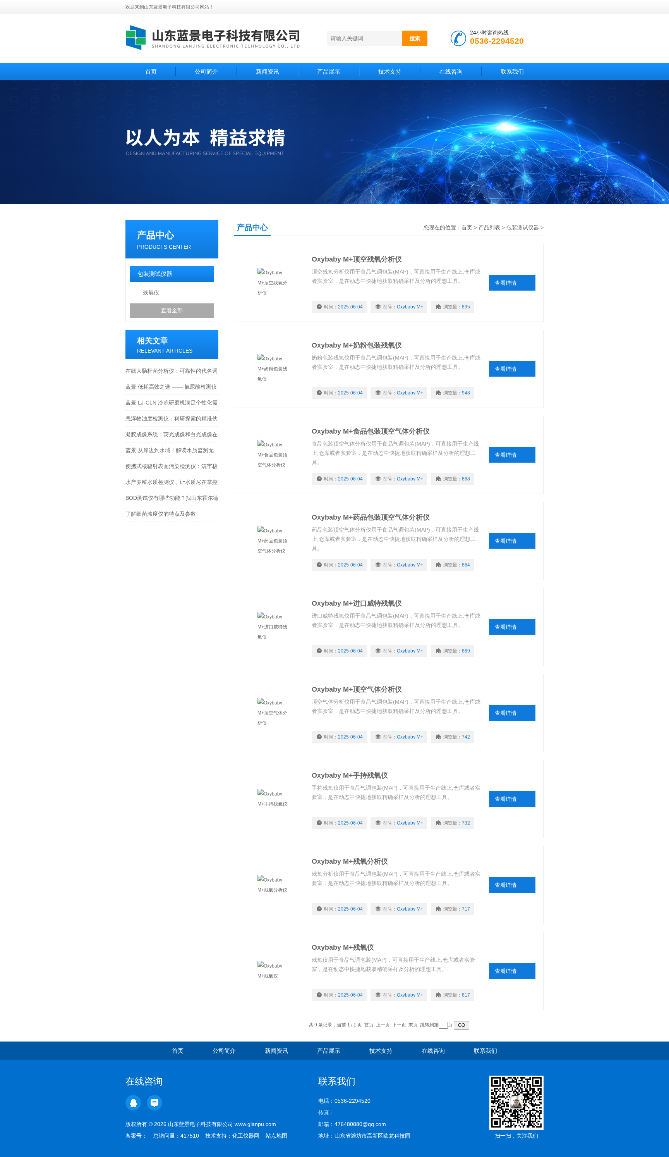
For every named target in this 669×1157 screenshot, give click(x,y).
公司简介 (206, 71)
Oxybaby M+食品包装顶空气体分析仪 (371, 431)
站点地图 (276, 1136)
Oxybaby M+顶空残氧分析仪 (357, 259)
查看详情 (505, 283)
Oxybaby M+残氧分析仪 (350, 861)
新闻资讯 (267, 71)
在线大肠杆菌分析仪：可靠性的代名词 (171, 371)
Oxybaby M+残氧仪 (343, 947)
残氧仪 (151, 292)
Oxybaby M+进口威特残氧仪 (357, 603)
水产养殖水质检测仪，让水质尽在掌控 (171, 482)
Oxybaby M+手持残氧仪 (350, 775)
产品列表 (489, 227)
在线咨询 (451, 71)
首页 (151, 71)
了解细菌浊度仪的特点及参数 (160, 514)
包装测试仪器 (154, 273)
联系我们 (512, 71)
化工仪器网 (245, 1136)
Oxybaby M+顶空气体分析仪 (357, 689)
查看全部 (172, 310)
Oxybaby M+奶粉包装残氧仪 (357, 345)
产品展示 (328, 71)
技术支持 (389, 71)
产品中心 (155, 235)
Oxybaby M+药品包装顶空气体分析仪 (371, 517)
